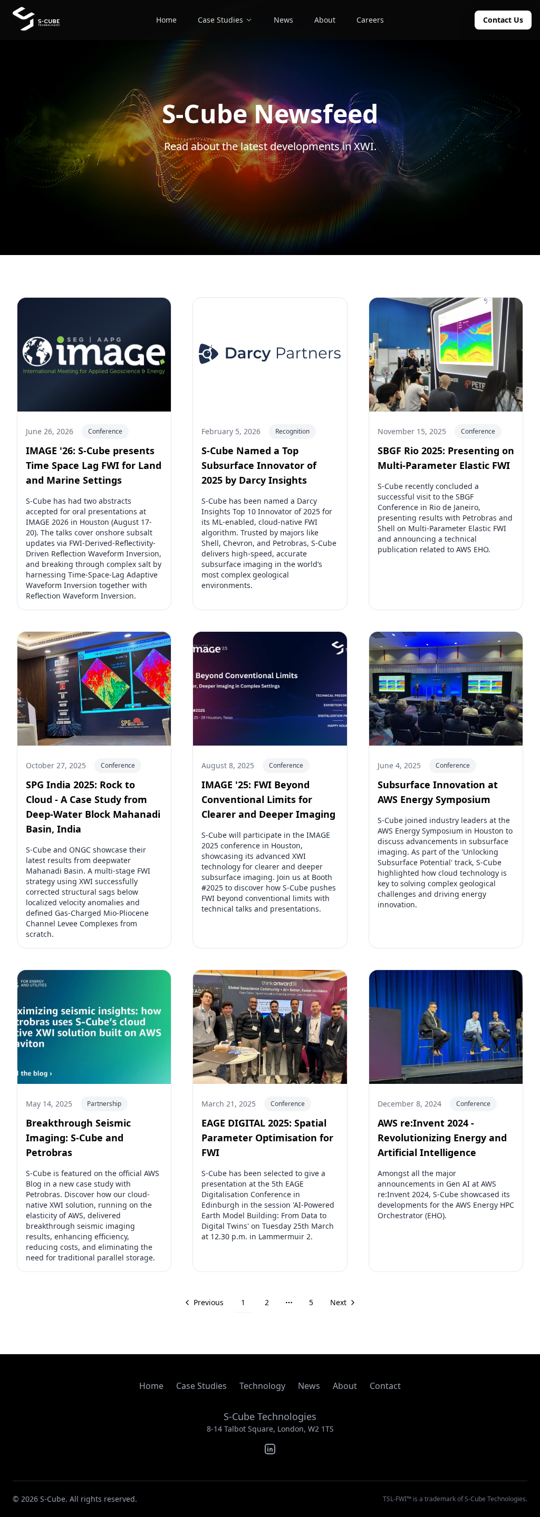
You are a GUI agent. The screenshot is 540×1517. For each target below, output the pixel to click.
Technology (262, 1386)
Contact (385, 1386)
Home (151, 1386)
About (345, 1386)
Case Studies (201, 1386)
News (309, 1386)
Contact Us (503, 20)
